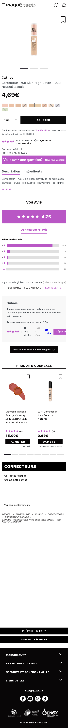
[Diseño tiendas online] (51, 712)
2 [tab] (34, 68)
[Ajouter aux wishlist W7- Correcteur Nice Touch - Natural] (50, 376)
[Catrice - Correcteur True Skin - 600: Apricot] (44, 105)
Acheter (18, 441)
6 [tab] (45, 454)
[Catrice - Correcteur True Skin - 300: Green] (5, 109)
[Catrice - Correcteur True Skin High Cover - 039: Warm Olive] (38, 105)
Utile (48, 333)
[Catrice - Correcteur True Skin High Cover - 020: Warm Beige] (18, 105)
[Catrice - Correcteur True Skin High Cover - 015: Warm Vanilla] (11, 105)
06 (40, 130)
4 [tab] (30, 454)
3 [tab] (44, 68)
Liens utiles (15, 680)
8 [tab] (60, 454)
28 (46, 130)
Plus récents (52, 288)
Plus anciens (32, 288)
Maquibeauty (16, 654)
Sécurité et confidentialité (27, 672)
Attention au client (21, 663)
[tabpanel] (34, 39)
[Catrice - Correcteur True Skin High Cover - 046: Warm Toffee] (24, 105)
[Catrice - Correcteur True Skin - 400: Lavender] (57, 105)
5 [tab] (37, 454)
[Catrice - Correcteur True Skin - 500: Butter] (51, 105)
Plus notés (14, 288)
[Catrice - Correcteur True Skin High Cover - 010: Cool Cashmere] (5, 105)
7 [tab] (53, 454)
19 (36, 130)
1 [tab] (24, 68)
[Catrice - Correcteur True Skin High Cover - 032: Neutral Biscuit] (31, 105)
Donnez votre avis (34, 229)
